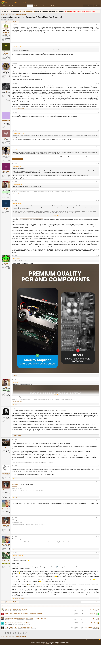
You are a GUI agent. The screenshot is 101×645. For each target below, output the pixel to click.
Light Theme (5, 639)
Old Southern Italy (6, 497)
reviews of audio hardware (27, 11)
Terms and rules (84, 639)
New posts (3, 8)
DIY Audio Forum (17, 610)
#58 (98, 517)
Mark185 (7, 619)
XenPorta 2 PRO (45, 643)
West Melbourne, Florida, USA (6, 79)
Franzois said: (16, 258)
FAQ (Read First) (6, 5)
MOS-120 (14, 486)
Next (16, 21)
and (17, 435)
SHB (6, 624)
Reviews (14, 5)
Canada (8, 270)
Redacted (95, 615)
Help (97, 639)
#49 (98, 181)
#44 (98, 83)
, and (19, 108)
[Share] (96, 25)
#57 (98, 501)
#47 (98, 147)
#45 (98, 112)
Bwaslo (95, 624)
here (68, 11)
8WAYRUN (57, 643)
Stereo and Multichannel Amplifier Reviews (24, 619)
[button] (41, 6)
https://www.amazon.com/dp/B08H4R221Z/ (31, 218)
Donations (46, 5)
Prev (4, 21)
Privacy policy (92, 639)
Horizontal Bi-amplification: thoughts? (16, 609)
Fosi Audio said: (16, 47)
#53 (98, 408)
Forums (30, 5)
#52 (98, 379)
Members (53, 5)
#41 (98, 24)
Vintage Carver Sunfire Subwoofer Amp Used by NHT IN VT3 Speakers (25, 618)
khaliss (6, 610)
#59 (98, 536)
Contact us (77, 639)
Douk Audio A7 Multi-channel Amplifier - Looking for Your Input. (24, 613)
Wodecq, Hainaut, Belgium (6, 99)
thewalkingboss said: (17, 133)
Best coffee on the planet (17, 193)
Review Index (22, 5)
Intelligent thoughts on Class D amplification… (18, 623)
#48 (98, 163)
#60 (98, 552)
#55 (98, 465)
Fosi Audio (4, 19)
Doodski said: (16, 382)
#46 (98, 130)
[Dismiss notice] (98, 11)
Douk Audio (7, 615)
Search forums (10, 8)
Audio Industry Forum (20, 615)
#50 (98, 200)
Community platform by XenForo (42, 642)
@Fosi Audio (15, 484)
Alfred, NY (8, 197)
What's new (37, 5)
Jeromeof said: (16, 166)
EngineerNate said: (17, 555)
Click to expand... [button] (55, 215)
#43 (98, 63)
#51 (98, 255)
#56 (98, 482)
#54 (98, 439)
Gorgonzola (94, 628)
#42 (98, 44)
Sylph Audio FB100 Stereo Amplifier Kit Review (18, 627)
